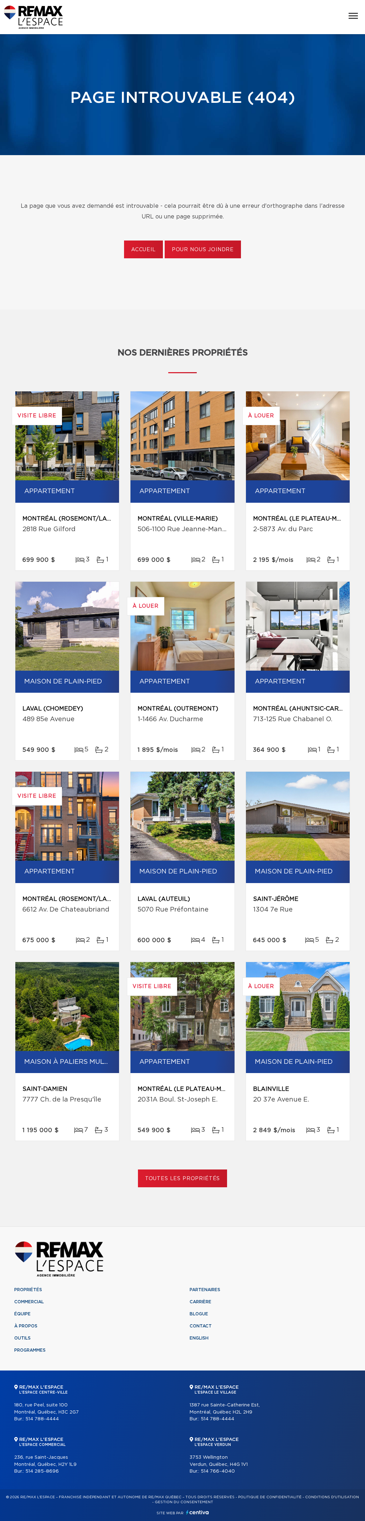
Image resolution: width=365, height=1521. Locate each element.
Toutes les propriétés (182, 1178)
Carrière (200, 1302)
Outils (22, 1338)
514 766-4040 (218, 1471)
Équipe (22, 1314)
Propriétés (28, 1290)
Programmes (30, 1350)
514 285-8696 (42, 1471)
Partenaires (205, 1290)
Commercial (29, 1302)
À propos (25, 1326)
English (199, 1338)
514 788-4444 (42, 1419)
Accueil (143, 249)
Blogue (199, 1314)
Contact (201, 1326)
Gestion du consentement (184, 1502)
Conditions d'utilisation (332, 1497)
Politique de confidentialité (270, 1497)
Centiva (197, 1512)
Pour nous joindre (203, 249)
